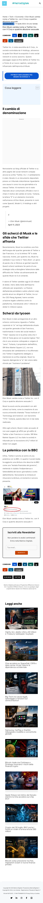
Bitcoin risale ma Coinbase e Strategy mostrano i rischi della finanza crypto (19, 764)
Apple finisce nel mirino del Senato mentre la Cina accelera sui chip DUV (20, 797)
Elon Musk (7, 577)
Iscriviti (21, 552)
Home (5, 17)
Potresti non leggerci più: (22, 76)
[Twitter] (11, 898)
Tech (11, 17)
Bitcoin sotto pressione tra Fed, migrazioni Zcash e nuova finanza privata (20, 863)
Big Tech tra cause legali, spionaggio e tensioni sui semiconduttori (16, 699)
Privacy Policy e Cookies (33, 893)
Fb (15, 36)
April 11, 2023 (14, 225)
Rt (5, 41)
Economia (19, 17)
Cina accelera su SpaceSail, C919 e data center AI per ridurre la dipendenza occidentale (21, 665)
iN (25, 36)
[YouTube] (31, 898)
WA (30, 36)
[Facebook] (26, 898)
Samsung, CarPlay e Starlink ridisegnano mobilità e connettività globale (20, 732)
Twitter (17, 577)
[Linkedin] (16, 898)
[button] (40, 3)
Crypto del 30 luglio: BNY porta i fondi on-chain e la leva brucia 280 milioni (20, 829)
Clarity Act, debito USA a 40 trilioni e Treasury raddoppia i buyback (20, 633)
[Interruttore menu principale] (4, 3)
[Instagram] (21, 898)
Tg (11, 41)
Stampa (19, 41)
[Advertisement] (21, 142)
